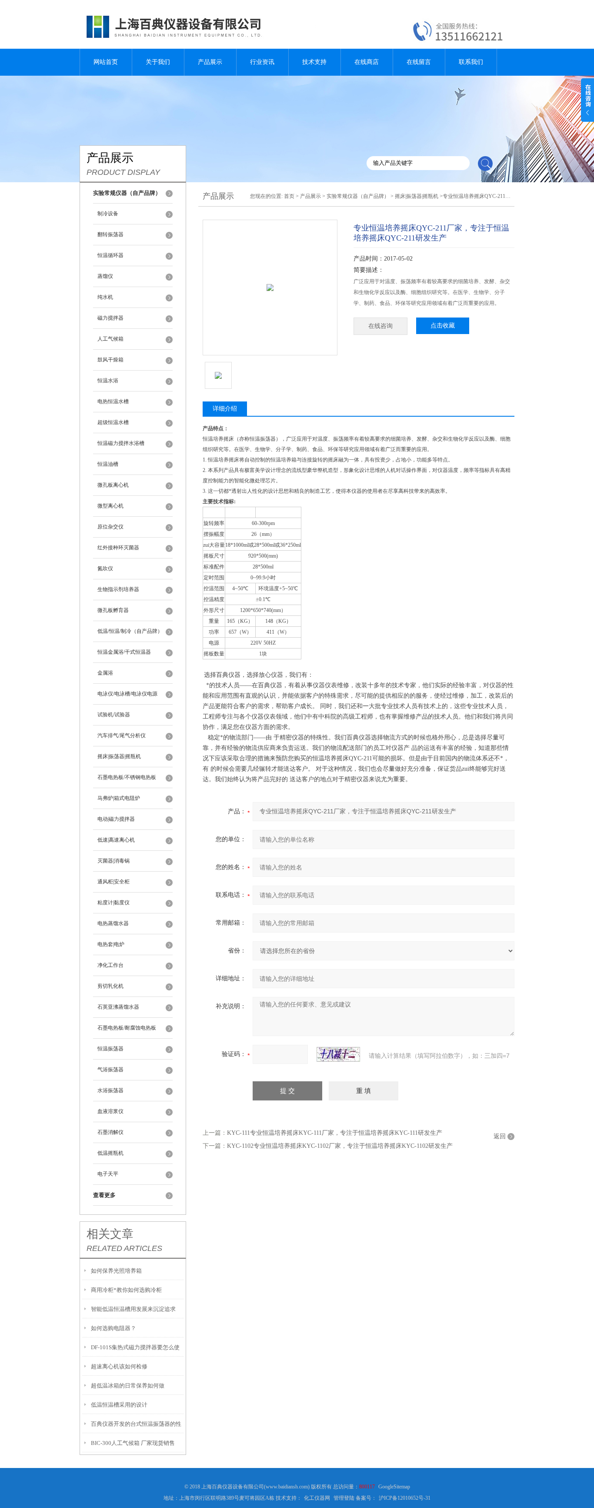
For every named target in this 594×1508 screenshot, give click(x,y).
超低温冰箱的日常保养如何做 (127, 1385)
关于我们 (158, 62)
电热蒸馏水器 (113, 923)
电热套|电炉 (110, 944)
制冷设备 (107, 214)
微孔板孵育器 (113, 610)
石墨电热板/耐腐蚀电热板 (126, 1028)
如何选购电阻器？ (113, 1328)
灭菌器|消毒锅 (113, 861)
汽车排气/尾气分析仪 (121, 735)
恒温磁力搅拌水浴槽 (120, 443)
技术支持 (314, 62)
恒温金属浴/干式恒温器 (124, 652)
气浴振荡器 (110, 1070)
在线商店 (366, 62)
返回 (500, 1136)
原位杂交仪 (110, 527)
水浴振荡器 (110, 1090)
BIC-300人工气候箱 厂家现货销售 (133, 1443)
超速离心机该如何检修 (119, 1366)
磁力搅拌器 (110, 318)
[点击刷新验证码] (338, 1054)
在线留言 (419, 62)
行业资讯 (262, 62)
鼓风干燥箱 (110, 360)
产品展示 (210, 62)
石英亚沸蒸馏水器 (118, 1007)
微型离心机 (110, 506)
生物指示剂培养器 (118, 589)
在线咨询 (380, 326)
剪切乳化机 (110, 986)
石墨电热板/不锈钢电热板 (126, 777)
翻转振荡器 (110, 234)
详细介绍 (225, 408)
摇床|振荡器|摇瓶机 (119, 756)
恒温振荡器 (110, 1049)
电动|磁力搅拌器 (116, 819)
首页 (289, 196)
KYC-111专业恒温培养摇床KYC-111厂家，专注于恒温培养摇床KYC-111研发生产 (334, 1133)
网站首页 (105, 62)
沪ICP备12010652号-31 (404, 1498)
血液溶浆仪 (110, 1111)
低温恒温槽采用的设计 (119, 1404)
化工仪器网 (317, 1498)
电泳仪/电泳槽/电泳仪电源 (127, 694)
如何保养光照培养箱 (116, 1270)
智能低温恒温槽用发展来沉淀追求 (133, 1309)
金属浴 (105, 673)
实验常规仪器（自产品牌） (358, 196)
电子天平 (107, 1174)
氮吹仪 (105, 568)
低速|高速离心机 (116, 840)
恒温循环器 (110, 255)
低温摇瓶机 (110, 1153)
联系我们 (471, 62)
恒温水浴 (107, 381)
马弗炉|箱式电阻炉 (118, 798)
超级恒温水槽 (113, 422)
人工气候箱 (110, 339)
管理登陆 (344, 1498)
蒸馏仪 (105, 276)
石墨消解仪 (110, 1132)
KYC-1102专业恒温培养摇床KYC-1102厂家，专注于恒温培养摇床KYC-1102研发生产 (340, 1146)
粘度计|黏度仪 (113, 902)
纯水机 (105, 297)
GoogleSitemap (394, 1487)
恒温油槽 (107, 464)
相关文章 (110, 1234)
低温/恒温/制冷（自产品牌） (130, 631)
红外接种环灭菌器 (118, 548)
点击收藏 (442, 325)
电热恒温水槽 (113, 401)
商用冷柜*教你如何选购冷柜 (126, 1290)
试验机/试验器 (113, 715)
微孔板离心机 (113, 485)
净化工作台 (110, 965)
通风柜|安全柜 (113, 882)
